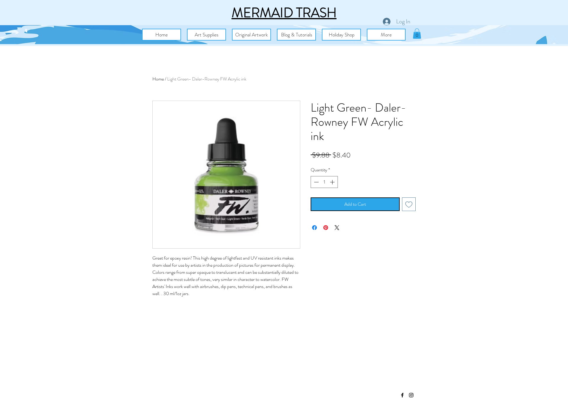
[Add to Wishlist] (409, 204)
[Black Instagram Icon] (411, 395)
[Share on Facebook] (314, 227)
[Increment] (333, 182)
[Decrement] (316, 182)
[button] (206, 35)
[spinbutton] (324, 182)
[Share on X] (337, 227)
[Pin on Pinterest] (325, 227)
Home (158, 78)
